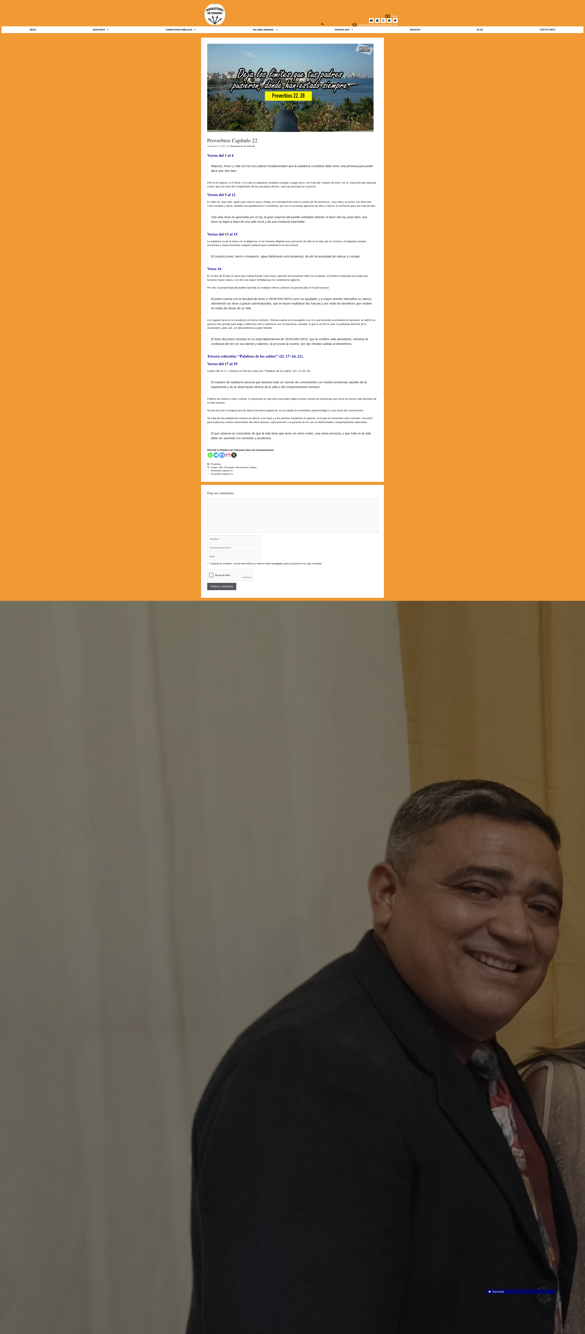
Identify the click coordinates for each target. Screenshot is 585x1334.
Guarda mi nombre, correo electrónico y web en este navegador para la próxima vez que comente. (267, 563)
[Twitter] (395, 20)
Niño (221, 467)
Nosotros (99, 29)
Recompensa (242, 467)
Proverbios (216, 464)
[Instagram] (383, 20)
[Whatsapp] (210, 455)
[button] (101, 29)
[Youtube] (371, 20)
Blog (480, 29)
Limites (214, 467)
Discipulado (342, 29)
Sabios (253, 467)
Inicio (33, 29)
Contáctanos (547, 29)
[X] (234, 455)
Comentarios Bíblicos (179, 29)
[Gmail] (228, 455)
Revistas (415, 29)
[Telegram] (377, 20)
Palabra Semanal (263, 29)
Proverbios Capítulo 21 (222, 470)
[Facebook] (389, 20)
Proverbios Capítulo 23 (222, 474)
